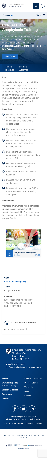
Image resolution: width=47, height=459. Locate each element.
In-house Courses (31, 383)
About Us (5, 379)
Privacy (7, 423)
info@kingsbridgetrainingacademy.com (24, 367)
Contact (27, 396)
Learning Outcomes (23, 68)
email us (25, 329)
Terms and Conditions (34, 423)
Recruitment (7, 394)
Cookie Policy (17, 423)
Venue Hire (28, 387)
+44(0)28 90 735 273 (16, 364)
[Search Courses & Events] (36, 6)
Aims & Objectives (9, 68)
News (26, 391)
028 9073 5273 (14, 329)
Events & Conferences (33, 379)
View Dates (10, 56)
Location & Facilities (10, 390)
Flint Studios (36, 419)
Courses (6, 15)
